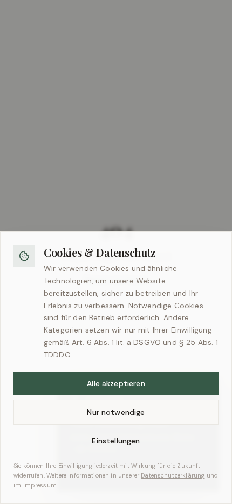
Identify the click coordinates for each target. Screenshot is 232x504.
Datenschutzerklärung (172, 475)
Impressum (40, 485)
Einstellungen (116, 441)
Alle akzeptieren (116, 383)
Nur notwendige (116, 412)
